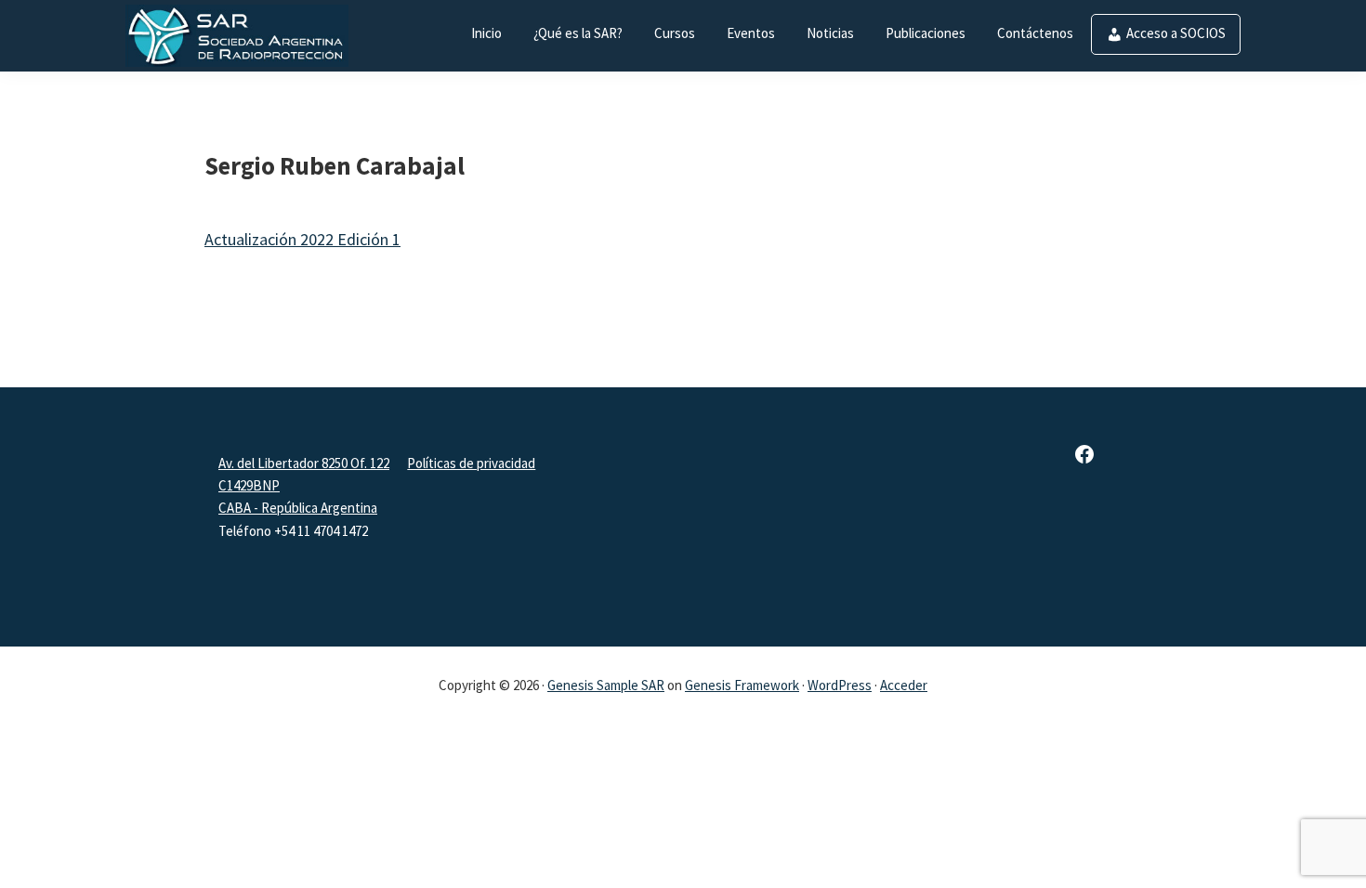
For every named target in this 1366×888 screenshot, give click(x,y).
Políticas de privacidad (471, 463)
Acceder (903, 685)
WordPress (840, 685)
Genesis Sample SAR (605, 685)
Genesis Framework (742, 685)
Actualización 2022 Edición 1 (302, 239)
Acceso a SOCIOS (1176, 33)
